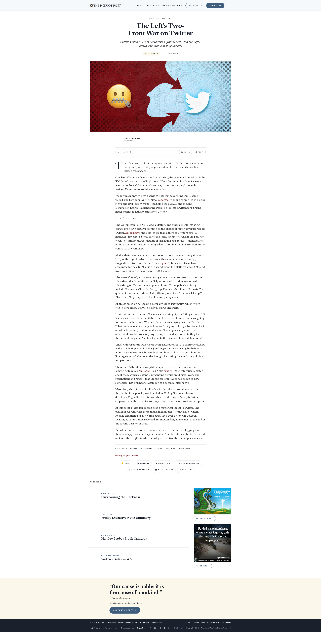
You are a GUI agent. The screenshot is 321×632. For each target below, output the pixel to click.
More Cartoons (205, 518)
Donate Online (199, 622)
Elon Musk (170, 449)
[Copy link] (130, 152)
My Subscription (171, 5)
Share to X (164, 463)
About (140, 5)
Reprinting (141, 628)
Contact (99, 628)
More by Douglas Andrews (127, 456)
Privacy (115, 628)
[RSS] (169, 628)
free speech (184, 449)
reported (163, 200)
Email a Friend (165, 470)
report (163, 263)
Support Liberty (124, 610)
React (126, 463)
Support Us (195, 5)
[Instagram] (160, 628)
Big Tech (133, 449)
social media (146, 449)
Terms (107, 628)
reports (168, 371)
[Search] (228, 5)
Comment (144, 463)
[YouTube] (164, 628)
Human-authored (127, 628)
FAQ (91, 628)
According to (133, 233)
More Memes (203, 566)
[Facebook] (150, 628)
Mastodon (145, 371)
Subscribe (215, 5)
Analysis (154, 18)
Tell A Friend (226, 622)
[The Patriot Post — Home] (105, 5)
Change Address (124, 622)
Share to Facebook (189, 463)
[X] (155, 628)
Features (152, 5)
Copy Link (187, 470)
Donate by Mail (213, 622)
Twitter (179, 163)
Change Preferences (142, 622)
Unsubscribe (157, 622)
